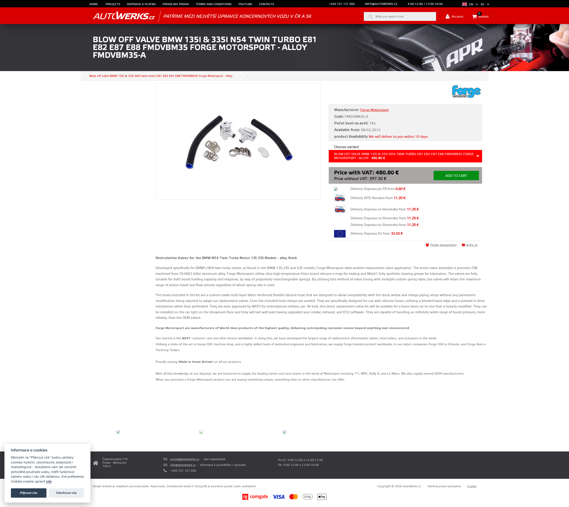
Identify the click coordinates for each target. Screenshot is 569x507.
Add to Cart (456, 176)
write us (472, 245)
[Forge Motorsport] (466, 97)
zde (49, 481)
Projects (113, 4)
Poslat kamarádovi (443, 245)
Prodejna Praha (175, 4)
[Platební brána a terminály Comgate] (255, 499)
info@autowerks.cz (381, 4)
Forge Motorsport (374, 110)
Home (93, 4)
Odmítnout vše (66, 493)
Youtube (245, 4)
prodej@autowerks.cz (184, 459)
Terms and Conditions (214, 4)
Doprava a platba (141, 4)
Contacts (266, 4)
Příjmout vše (28, 493)
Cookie (471, 486)
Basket (483, 16)
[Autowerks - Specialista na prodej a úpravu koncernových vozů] (117, 16)
